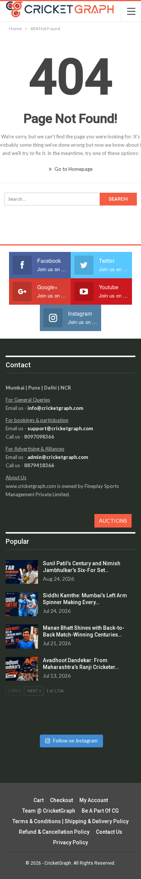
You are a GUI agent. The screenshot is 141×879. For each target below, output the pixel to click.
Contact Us (109, 832)
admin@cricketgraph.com (57, 457)
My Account (93, 800)
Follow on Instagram (75, 741)
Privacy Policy (70, 842)
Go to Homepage (72, 169)
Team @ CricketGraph (48, 811)
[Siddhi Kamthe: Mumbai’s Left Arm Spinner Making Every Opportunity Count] (22, 604)
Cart (38, 800)
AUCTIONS (113, 520)
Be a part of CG (100, 811)
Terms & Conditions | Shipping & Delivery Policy (70, 821)
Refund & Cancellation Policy (54, 832)
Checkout (61, 800)
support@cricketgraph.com (60, 428)
